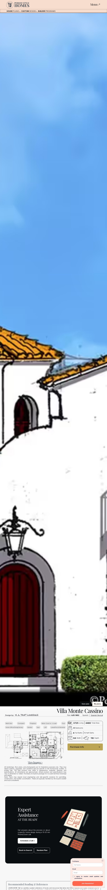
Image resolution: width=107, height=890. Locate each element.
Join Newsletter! (88, 883)
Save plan (85, 704)
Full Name (75, 861)
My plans (97, 704)
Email (74, 869)
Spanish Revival (97, 715)
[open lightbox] (34, 745)
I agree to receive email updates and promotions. (89, 877)
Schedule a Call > (27, 841)
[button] (85, 747)
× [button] (102, 860)
